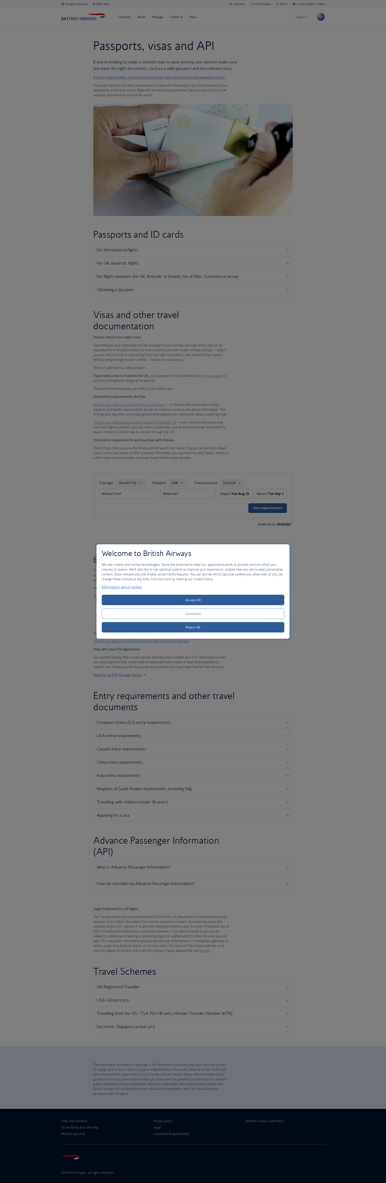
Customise (193, 614)
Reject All (193, 627)
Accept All (193, 600)
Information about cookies (122, 587)
